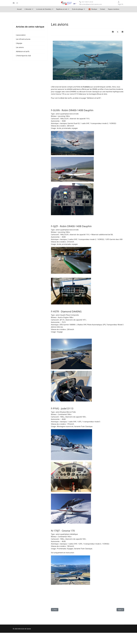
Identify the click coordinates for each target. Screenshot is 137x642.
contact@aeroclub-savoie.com (91, 4)
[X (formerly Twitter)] (117, 31)
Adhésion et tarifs (22, 51)
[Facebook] (13, 3)
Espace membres (113, 9)
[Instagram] (17, 3)
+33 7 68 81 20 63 (87, 2)
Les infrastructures (23, 39)
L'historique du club (23, 55)
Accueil (19, 9)
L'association (21, 35)
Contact (102, 9)
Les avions (20, 47)
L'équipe (19, 43)
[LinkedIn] (122, 31)
